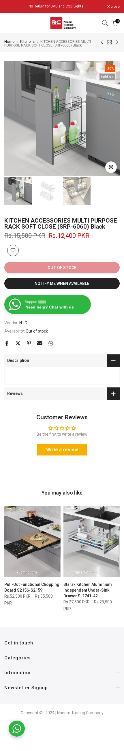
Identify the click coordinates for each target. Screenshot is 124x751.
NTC (23, 323)
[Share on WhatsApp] (50, 343)
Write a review (62, 449)
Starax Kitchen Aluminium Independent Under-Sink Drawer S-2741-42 (87, 590)
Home (9, 41)
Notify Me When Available (62, 283)
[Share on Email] (39, 343)
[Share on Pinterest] (28, 343)
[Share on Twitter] (17, 343)
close (115, 6)
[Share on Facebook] (7, 343)
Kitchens (27, 41)
